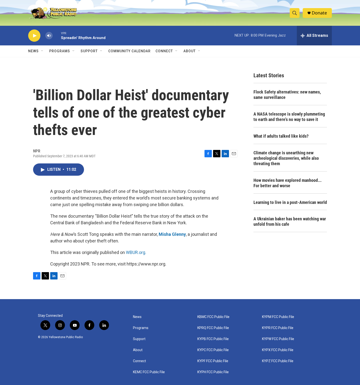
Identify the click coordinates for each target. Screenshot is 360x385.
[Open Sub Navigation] (42, 51)
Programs (59, 51)
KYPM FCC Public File (278, 317)
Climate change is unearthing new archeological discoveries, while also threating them (286, 158)
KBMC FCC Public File (213, 317)
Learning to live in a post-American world (290, 202)
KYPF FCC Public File (212, 361)
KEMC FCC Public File (149, 372)
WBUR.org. (136, 252)
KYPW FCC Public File (278, 339)
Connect (164, 51)
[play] (34, 36)
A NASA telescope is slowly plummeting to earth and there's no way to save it (289, 116)
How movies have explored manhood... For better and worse (287, 183)
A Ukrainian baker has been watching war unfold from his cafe (289, 221)
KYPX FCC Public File (277, 350)
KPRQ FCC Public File (213, 328)
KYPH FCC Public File (213, 372)
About (138, 350)
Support (89, 51)
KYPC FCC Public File (213, 350)
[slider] (57, 35)
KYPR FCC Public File (277, 328)
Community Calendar (129, 51)
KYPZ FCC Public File (277, 361)
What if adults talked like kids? (281, 136)
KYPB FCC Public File (213, 339)
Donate (319, 12)
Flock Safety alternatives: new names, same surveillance (287, 94)
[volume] (49, 35)
